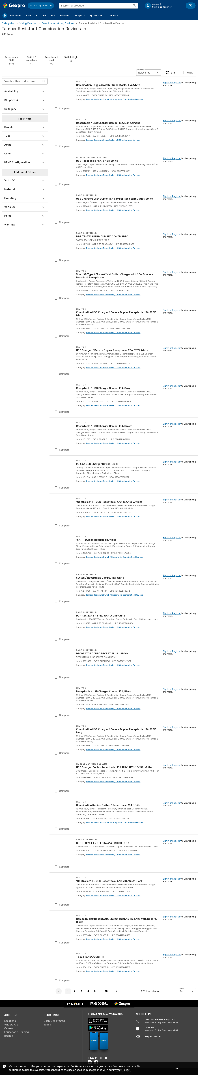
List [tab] (174, 72)
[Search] (134, 5)
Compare (64, 108)
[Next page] (116, 991)
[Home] (13, 5)
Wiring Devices (28, 23)
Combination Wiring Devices (57, 23)
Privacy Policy (121, 1070)
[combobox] (98, 6)
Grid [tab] (190, 72)
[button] (41, 5)
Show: (182, 988)
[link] (21, 1021)
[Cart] (191, 5)
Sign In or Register (172, 82)
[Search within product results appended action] (44, 81)
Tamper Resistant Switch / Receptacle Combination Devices (114, 99)
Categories (8, 23)
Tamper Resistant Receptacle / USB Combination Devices (113, 140)
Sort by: (141, 70)
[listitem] (163, 5)
